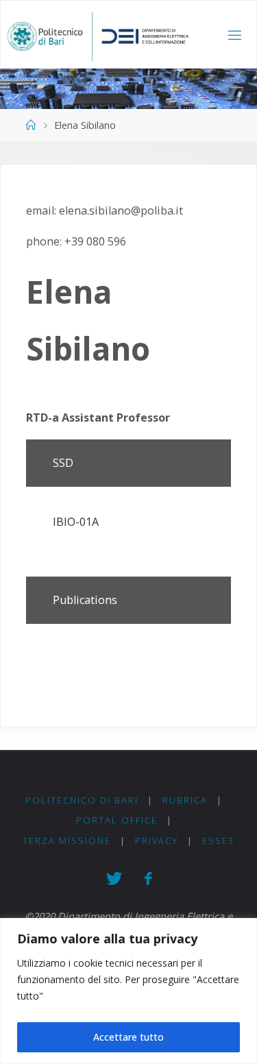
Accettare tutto (128, 1036)
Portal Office (117, 820)
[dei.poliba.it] (97, 35)
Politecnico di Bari (81, 800)
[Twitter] (114, 879)
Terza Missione (67, 840)
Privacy (156, 840)
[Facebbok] (147, 879)
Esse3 (218, 840)
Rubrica (185, 800)
